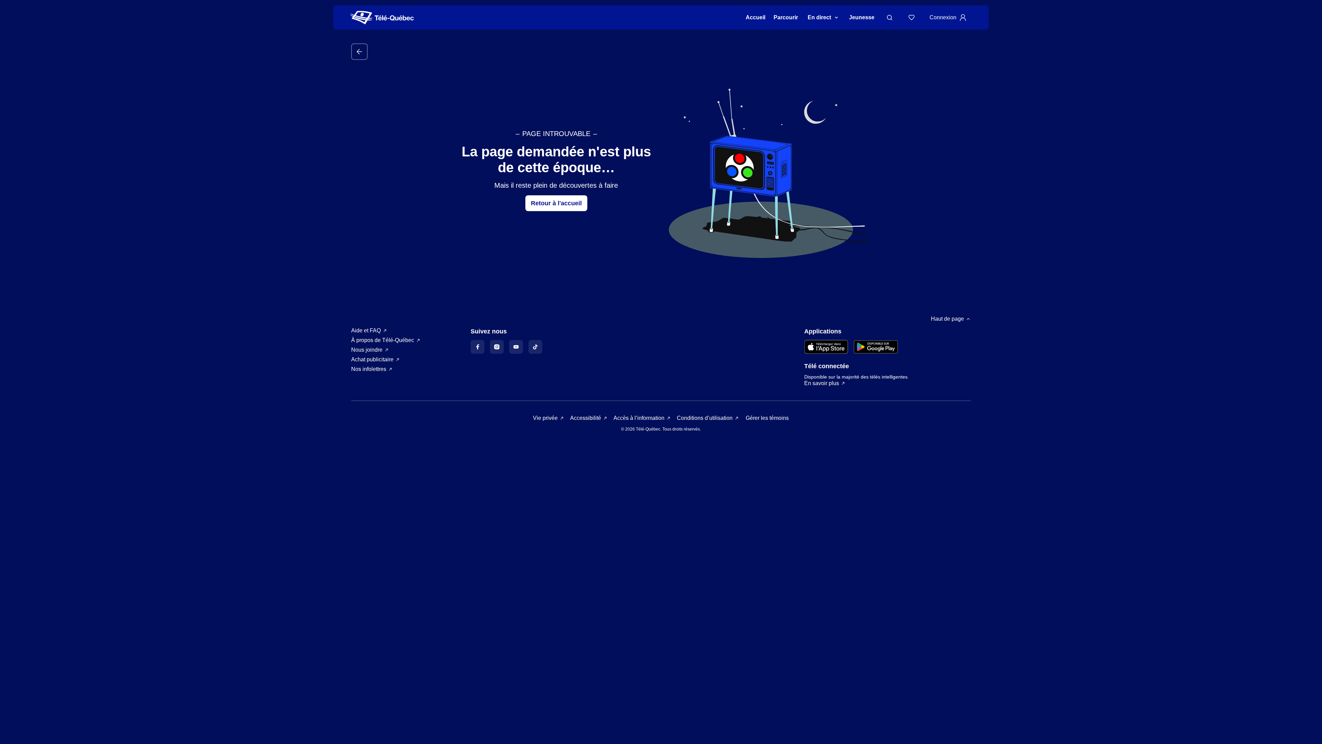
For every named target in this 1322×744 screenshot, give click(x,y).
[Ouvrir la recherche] (889, 17)
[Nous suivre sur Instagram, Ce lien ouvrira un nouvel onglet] (497, 347)
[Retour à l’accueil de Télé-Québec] (382, 18)
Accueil (755, 17)
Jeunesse (861, 17)
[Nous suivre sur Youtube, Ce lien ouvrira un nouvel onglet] (516, 347)
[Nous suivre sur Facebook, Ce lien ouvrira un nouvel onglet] (477, 347)
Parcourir (786, 17)
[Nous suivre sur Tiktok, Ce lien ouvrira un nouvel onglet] (535, 347)
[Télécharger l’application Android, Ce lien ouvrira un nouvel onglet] (876, 347)
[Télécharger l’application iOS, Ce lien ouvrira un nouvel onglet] (826, 347)
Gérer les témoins (767, 418)
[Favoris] (911, 17)
